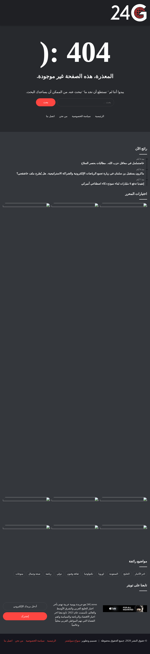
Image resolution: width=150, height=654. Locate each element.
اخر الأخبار (140, 573)
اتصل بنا (50, 116)
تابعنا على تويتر (137, 585)
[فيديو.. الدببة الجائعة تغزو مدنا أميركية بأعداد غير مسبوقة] (26, 510)
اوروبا (101, 573)
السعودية (113, 573)
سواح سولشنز (72, 640)
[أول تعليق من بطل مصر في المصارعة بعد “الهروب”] (75, 538)
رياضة (48, 573)
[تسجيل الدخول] (25, 14)
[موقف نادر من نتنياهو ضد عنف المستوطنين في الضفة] (75, 216)
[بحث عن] (12, 14)
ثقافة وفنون (73, 573)
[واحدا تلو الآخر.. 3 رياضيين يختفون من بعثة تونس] (75, 510)
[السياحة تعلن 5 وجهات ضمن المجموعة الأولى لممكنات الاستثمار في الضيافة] (123, 349)
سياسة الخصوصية (81, 116)
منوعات (19, 573)
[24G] (128, 13)
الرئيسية (99, 116)
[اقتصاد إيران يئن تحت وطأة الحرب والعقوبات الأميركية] (123, 510)
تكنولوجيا (88, 573)
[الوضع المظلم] (19, 14)
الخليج (126, 573)
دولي (59, 573)
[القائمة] (5, 14)
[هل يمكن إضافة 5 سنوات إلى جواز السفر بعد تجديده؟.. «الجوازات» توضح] (26, 349)
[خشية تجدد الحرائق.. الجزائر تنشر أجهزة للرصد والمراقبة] (123, 538)
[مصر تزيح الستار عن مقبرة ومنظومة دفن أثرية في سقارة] (26, 538)
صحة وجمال (34, 573)
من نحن (63, 116)
